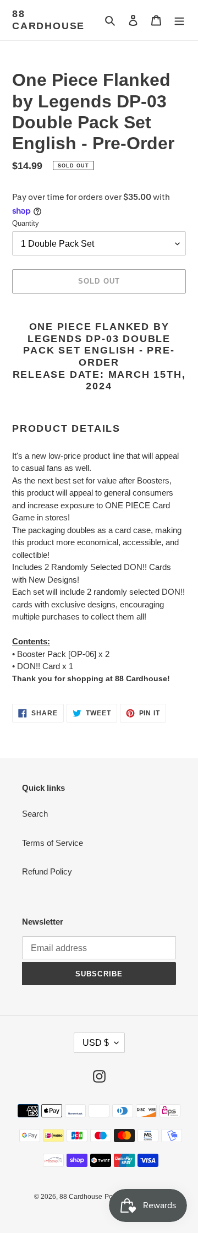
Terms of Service (52, 843)
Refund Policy (47, 871)
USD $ (95, 1042)
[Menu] (179, 20)
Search (35, 813)
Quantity (25, 223)
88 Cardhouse (48, 19)
